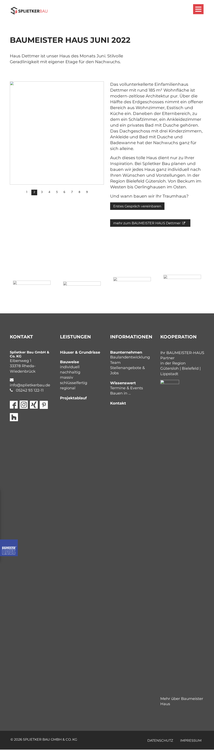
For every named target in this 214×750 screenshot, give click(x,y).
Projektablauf (73, 398)
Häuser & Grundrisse (80, 352)
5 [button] (57, 192)
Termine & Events (126, 388)
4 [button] (49, 192)
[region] (57, 138)
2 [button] (34, 192)
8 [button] (79, 192)
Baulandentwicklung (130, 357)
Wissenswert (123, 383)
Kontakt (118, 403)
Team (115, 362)
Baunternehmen (126, 352)
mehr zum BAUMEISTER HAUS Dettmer (147, 223)
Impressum (190, 740)
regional (67, 388)
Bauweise (69, 362)
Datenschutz (160, 740)
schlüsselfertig (73, 383)
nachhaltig (70, 372)
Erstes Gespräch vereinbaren (137, 206)
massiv (66, 377)
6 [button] (64, 192)
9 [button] (87, 192)
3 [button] (42, 192)
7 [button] (72, 192)
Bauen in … (120, 393)
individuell (70, 367)
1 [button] (26, 192)
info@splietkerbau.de (30, 385)
